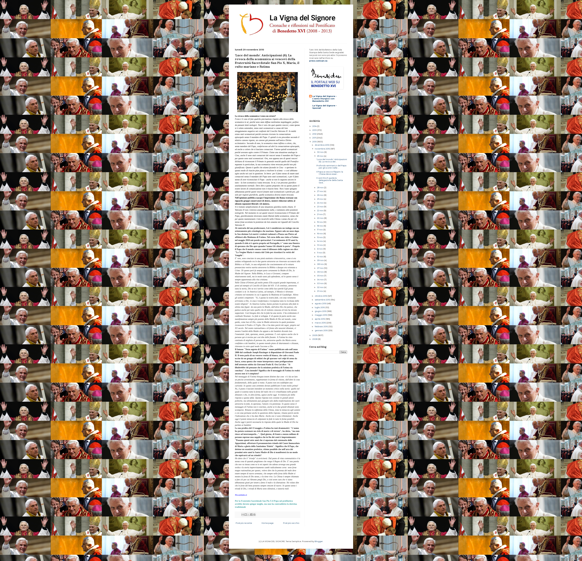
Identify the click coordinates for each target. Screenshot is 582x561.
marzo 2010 (320, 322)
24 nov (320, 203)
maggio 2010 (321, 315)
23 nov (320, 206)
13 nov (320, 245)
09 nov (320, 260)
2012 (314, 134)
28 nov (320, 187)
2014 (314, 126)
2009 (315, 335)
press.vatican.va (318, 61)
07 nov (320, 268)
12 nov (320, 249)
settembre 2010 (323, 299)
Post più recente (244, 523)
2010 (314, 141)
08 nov (320, 264)
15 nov (320, 237)
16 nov (320, 233)
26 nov (320, 195)
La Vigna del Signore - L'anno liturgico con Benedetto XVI (324, 98)
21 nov (320, 214)
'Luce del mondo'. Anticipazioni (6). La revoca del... (331, 160)
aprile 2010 (320, 319)
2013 (314, 130)
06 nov (320, 272)
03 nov (320, 283)
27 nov (320, 191)
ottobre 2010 (321, 296)
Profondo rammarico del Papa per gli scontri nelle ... (331, 166)
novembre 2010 (323, 148)
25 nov (320, 199)
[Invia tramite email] (242, 514)
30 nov (320, 152)
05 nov (320, 275)
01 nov (320, 291)
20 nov (320, 218)
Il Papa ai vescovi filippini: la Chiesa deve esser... (329, 172)
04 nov (320, 279)
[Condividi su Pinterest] (254, 514)
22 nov (320, 210)
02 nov (320, 287)
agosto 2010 (321, 303)
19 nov (320, 222)
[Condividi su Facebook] (251, 514)
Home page (268, 523)
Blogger (319, 541)
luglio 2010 (320, 307)
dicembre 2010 (322, 145)
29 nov (320, 156)
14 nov (320, 241)
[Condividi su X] (248, 514)
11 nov (320, 252)
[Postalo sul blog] (245, 514)
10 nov (320, 256)
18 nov (320, 226)
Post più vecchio (291, 523)
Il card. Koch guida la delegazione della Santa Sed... (329, 180)
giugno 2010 (321, 311)
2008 (315, 339)
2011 (314, 137)
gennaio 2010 (321, 330)
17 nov (320, 229)
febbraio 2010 (321, 326)
